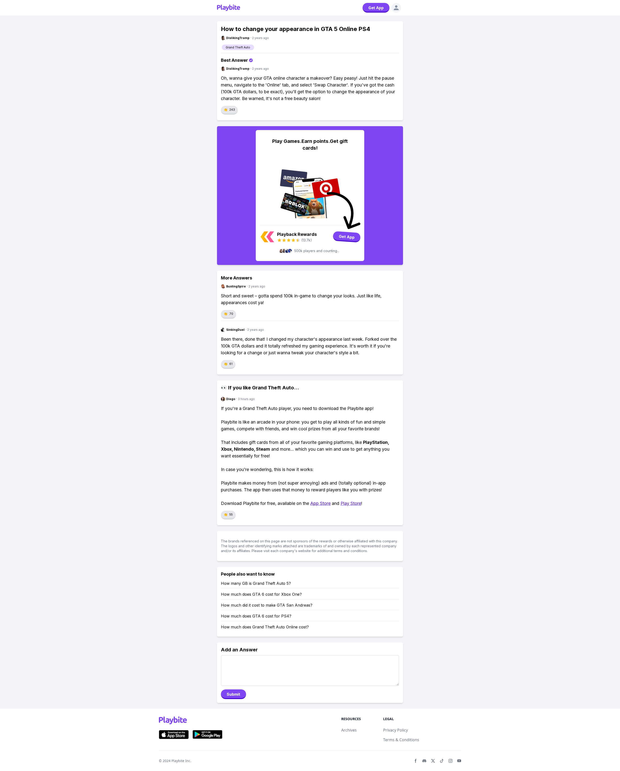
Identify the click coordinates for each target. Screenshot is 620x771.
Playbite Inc (180, 760)
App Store (320, 503)
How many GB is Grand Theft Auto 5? (256, 583)
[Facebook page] (416, 761)
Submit (233, 694)
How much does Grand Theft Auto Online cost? (265, 627)
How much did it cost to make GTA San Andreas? (266, 605)
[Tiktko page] (442, 761)
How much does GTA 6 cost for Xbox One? (261, 594)
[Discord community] (424, 761)
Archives (349, 730)
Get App (376, 7)
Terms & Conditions (401, 739)
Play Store (351, 503)
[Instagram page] (450, 761)
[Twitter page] (433, 761)
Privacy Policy (395, 730)
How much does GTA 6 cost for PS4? (256, 616)
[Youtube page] (459, 761)
